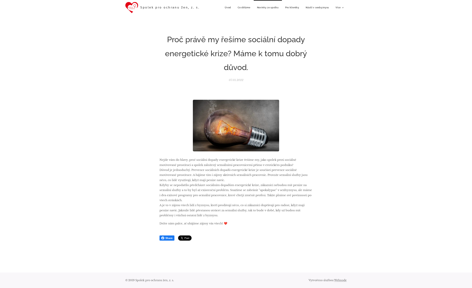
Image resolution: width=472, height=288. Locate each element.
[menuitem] (227, 7)
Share (169, 238)
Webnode (340, 280)
